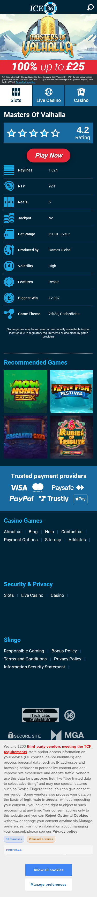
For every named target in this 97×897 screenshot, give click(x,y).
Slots (16, 100)
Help (49, 531)
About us (12, 531)
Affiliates (77, 539)
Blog (33, 531)
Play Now (48, 155)
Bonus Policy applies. (26, 82)
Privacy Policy (67, 658)
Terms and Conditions (25, 658)
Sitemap (53, 539)
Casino (81, 100)
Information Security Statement (34, 666)
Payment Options (21, 539)
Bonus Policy (64, 650)
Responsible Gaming (24, 650)
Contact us (72, 531)
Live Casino (48, 100)
